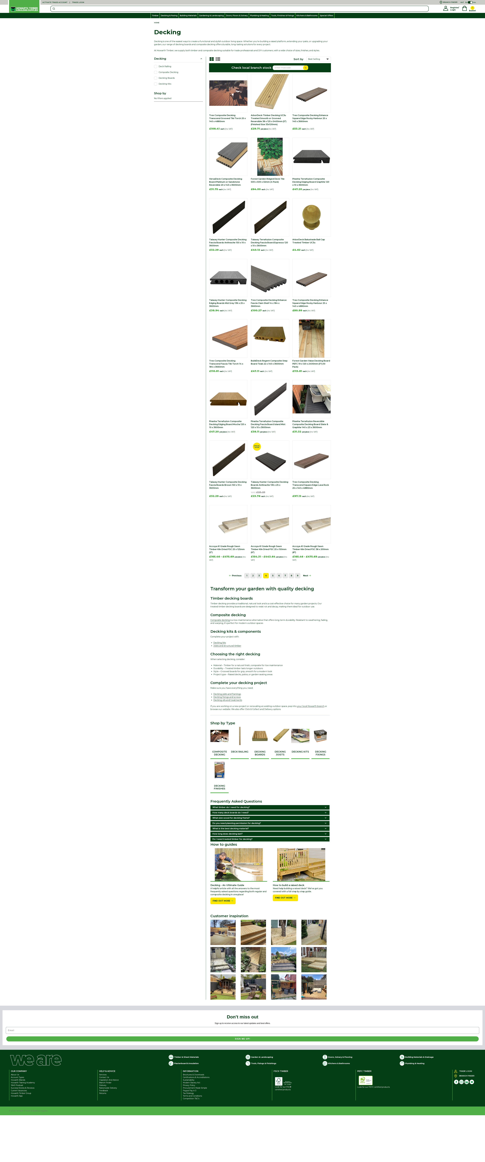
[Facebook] (456, 1082)
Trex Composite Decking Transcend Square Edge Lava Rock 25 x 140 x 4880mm (310, 485)
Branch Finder (105, 1082)
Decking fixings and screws (227, 697)
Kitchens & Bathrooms (307, 15)
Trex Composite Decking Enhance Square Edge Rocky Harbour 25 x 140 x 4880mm (310, 303)
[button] (238, 864)
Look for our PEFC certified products (373, 1087)
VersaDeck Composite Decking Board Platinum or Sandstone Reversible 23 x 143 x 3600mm (225, 182)
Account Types (17, 1077)
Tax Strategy (188, 1093)
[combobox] (239, 9)
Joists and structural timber (227, 646)
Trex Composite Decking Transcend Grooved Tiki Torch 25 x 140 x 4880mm (227, 118)
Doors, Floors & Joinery (237, 15)
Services (102, 1075)
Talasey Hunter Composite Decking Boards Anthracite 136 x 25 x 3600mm (269, 485)
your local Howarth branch (310, 706)
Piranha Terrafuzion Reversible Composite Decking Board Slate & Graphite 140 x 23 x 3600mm (310, 424)
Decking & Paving (169, 15)
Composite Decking (168, 72)
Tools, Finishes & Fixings (282, 15)
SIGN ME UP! (242, 1039)
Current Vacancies (19, 1090)
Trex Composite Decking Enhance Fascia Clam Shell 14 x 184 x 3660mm (269, 303)
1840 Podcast (17, 1085)
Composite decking (220, 620)
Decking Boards (167, 78)
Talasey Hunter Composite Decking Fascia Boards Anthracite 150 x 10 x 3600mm (228, 242)
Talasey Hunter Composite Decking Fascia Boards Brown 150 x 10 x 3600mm (228, 485)
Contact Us (104, 1077)
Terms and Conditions (192, 1096)
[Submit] (54, 9)
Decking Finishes (219, 787)
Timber (155, 15)
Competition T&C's (191, 1098)
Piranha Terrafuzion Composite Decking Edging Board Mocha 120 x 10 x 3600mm (227, 424)
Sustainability (188, 1080)
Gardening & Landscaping (211, 15)
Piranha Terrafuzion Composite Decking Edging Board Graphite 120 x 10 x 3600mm (310, 182)
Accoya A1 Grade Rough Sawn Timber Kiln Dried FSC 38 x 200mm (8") (310, 549)
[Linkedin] (466, 1082)
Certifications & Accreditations (196, 1077)
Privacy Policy (189, 1085)
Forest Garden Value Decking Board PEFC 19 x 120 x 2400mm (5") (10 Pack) (311, 364)
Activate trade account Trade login (63, 2)
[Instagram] (461, 1082)
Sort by (298, 59)
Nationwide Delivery (108, 1088)
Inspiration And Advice (109, 1080)
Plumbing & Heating (259, 15)
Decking (160, 58)
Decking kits (219, 643)
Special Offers (326, 15)
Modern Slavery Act (191, 1082)
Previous (236, 575)
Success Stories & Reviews (22, 1088)
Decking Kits (165, 84)
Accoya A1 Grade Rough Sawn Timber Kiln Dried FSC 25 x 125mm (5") (227, 549)
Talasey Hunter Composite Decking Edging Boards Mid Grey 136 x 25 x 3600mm (228, 303)
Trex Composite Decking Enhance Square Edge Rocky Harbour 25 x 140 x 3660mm (310, 118)
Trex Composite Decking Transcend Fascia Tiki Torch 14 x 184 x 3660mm (226, 364)
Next (306, 575)
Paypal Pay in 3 (189, 1090)
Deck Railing (165, 66)
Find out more (222, 901)
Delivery (102, 1085)
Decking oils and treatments (227, 700)
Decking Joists (280, 753)
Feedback (103, 1090)
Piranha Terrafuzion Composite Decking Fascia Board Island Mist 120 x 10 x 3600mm (268, 424)
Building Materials (188, 15)
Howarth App (17, 1096)
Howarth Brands (18, 1080)
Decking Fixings (320, 753)
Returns (102, 1093)
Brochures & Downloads (193, 1075)
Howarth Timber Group (21, 1093)
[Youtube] (472, 1082)
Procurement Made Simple (195, 1088)
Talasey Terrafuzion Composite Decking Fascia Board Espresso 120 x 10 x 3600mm (269, 242)
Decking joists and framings (227, 694)
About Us (15, 1075)
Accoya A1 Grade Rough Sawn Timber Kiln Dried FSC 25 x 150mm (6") (268, 549)
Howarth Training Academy (23, 1082)
